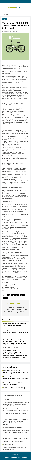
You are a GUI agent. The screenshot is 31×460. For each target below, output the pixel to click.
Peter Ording (6, 31)
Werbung (6, 457)
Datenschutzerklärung (15, 457)
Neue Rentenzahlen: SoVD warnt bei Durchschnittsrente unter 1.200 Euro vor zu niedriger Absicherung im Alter (15, 372)
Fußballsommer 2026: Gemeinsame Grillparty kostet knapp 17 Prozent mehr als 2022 (15, 332)
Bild (9, 295)
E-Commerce (15, 295)
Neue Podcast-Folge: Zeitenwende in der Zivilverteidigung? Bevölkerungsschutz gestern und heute (15, 378)
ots (6, 291)
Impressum (24, 457)
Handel (4, 19)
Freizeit (22, 295)
